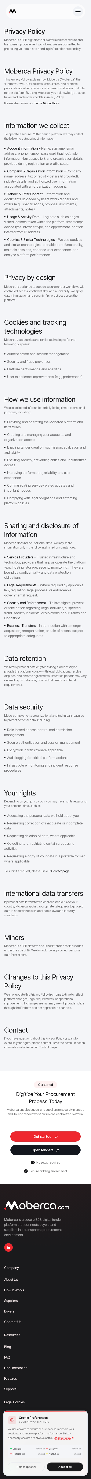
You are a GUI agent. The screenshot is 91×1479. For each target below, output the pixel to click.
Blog (7, 1347)
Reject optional (26, 1466)
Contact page (60, 871)
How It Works (14, 1290)
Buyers (9, 1311)
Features (10, 1378)
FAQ (7, 1357)
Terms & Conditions (46, 103)
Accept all (65, 1466)
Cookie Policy (62, 1437)
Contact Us (12, 1322)
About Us (11, 1279)
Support (10, 1389)
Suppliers (11, 1301)
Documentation (16, 1368)
